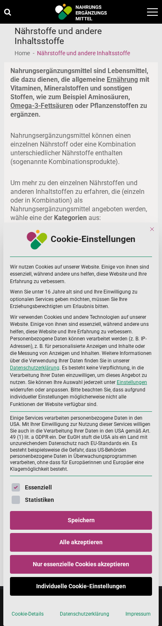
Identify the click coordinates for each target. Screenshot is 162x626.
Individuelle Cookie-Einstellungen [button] (81, 586)
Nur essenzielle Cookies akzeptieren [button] (81, 564)
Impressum (138, 614)
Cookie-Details (28, 614)
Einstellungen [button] (132, 382)
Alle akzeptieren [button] (81, 542)
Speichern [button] (81, 520)
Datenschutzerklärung (34, 368)
